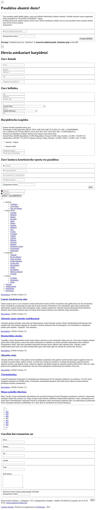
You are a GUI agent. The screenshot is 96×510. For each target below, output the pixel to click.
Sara (12, 230)
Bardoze (13, 215)
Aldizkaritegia (11, 286)
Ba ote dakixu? (15, 257)
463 (7, 423)
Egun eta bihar (15, 259)
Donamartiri (14, 248)
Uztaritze (13, 234)
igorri (90, 187)
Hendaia (13, 219)
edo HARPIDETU (15, 196)
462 (7, 420)
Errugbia (13, 278)
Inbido (12, 267)
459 (7, 414)
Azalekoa (13, 204)
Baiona (13, 217)
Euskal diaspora (16, 261)
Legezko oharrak (7, 507)
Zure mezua (7, 474)
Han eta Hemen (16, 208)
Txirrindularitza (9, 374)
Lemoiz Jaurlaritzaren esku (14, 299)
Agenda (8, 284)
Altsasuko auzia (8, 355)
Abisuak (13, 255)
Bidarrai (13, 240)
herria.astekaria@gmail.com (16, 503)
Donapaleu (14, 251)
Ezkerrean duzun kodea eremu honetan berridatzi (21, 492)
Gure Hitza (14, 206)
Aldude (13, 236)
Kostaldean (14, 270)
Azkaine (13, 213)
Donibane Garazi (16, 246)
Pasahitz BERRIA (86, 39)
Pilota (12, 282)
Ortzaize (13, 242)
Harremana (10, 291)
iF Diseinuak (40, 507)
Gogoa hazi (14, 263)
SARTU (4, 196)
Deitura (5, 447)
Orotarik (13, 274)
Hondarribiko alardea (11, 336)
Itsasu (12, 221)
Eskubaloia (14, 280)
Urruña (13, 232)
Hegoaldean (14, 265)
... (6, 410)
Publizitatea (10, 289)
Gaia (4, 467)
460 (7, 416)
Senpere (13, 225)
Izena (5, 440)
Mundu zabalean (16, 272)
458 (7, 412)
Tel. (4, 453)
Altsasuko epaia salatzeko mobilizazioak (20, 318)
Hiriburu (13, 227)
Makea (12, 223)
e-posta (5, 460)
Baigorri (13, 244)
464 (7, 425)
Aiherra (13, 238)
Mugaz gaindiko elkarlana (13, 392)
